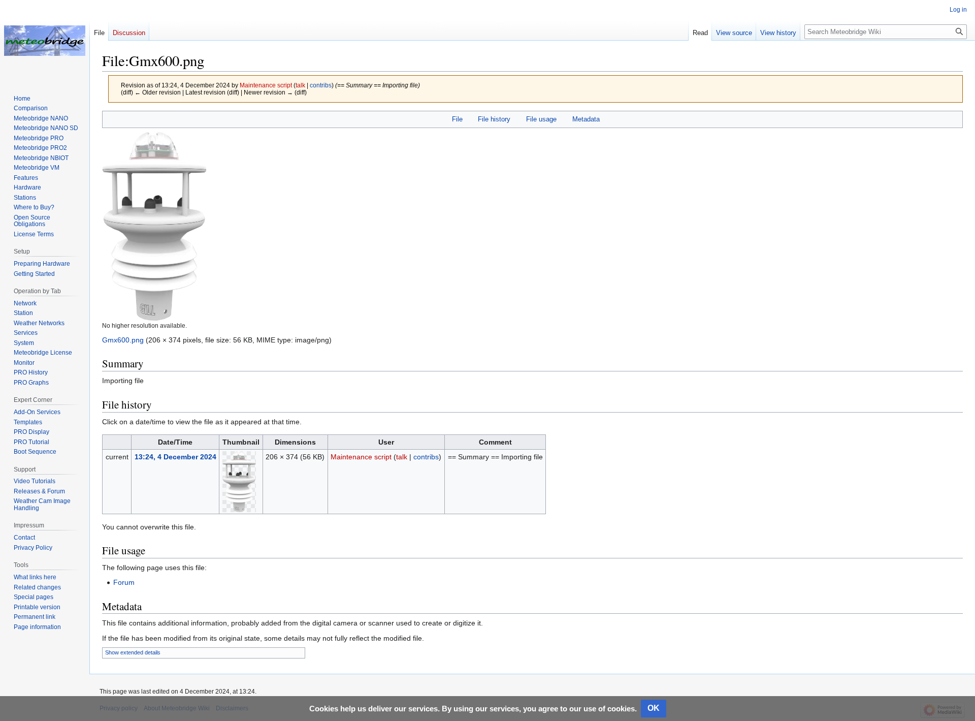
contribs (321, 85)
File (457, 119)
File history (494, 119)
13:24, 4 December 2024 (175, 457)
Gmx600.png (123, 340)
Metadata (586, 119)
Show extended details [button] (132, 652)
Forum (124, 582)
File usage (541, 119)
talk (300, 85)
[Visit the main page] (44, 40)
